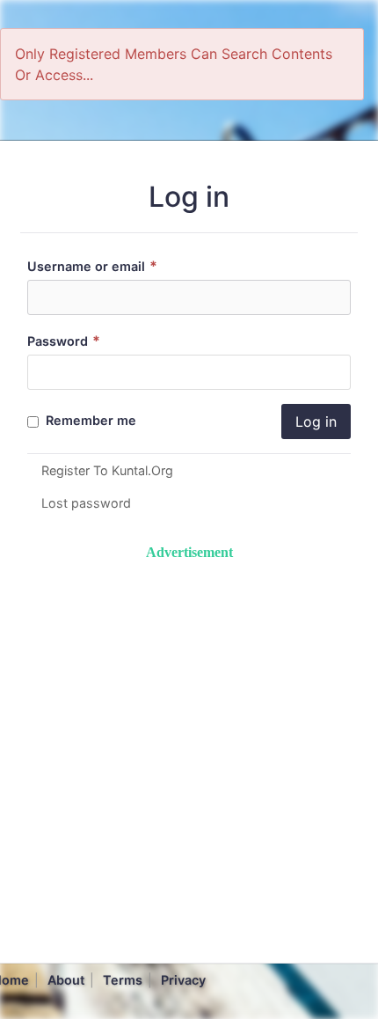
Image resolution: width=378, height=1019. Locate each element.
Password (63, 341)
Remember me (89, 420)
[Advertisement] (189, 752)
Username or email (92, 266)
